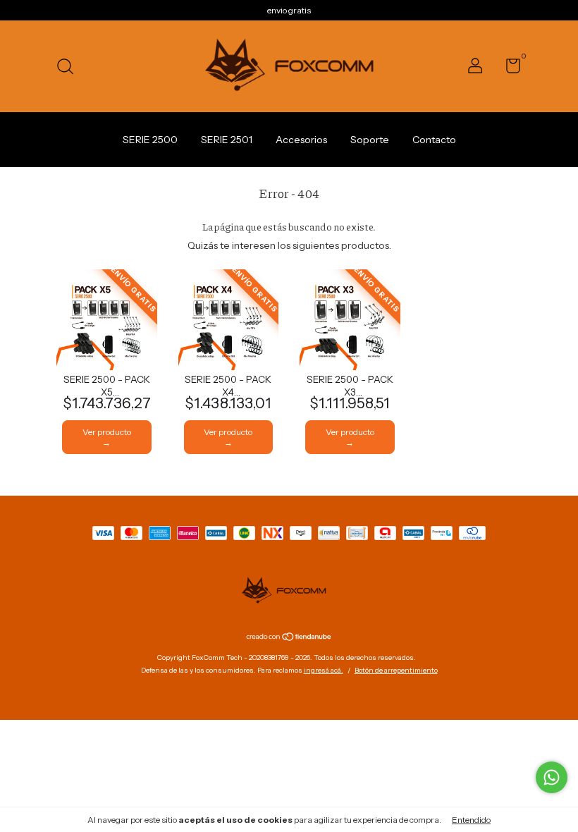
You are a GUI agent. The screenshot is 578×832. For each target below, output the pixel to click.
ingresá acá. (323, 670)
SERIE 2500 (150, 139)
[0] (508, 68)
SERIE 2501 (226, 139)
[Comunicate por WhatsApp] (551, 777)
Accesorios (301, 139)
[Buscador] (70, 68)
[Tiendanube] (289, 638)
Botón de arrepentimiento (396, 670)
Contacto (434, 139)
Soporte (369, 139)
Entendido (471, 819)
